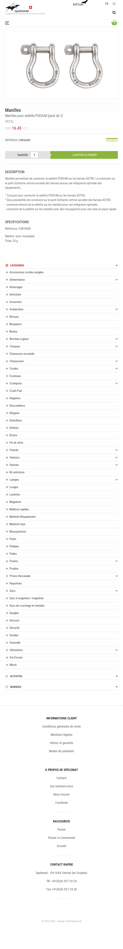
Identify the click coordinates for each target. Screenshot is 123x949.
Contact (61, 778)
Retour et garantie (61, 743)
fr (106, 4)
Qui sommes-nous (61, 786)
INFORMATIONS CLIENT (61, 718)
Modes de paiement (61, 751)
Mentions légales (61, 735)
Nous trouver (61, 794)
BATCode (78, 4)
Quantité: (22, 155)
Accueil (61, 846)
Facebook (61, 803)
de (114, 4)
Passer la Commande (61, 838)
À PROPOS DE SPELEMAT (61, 770)
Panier (61, 829)
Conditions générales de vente (61, 726)
